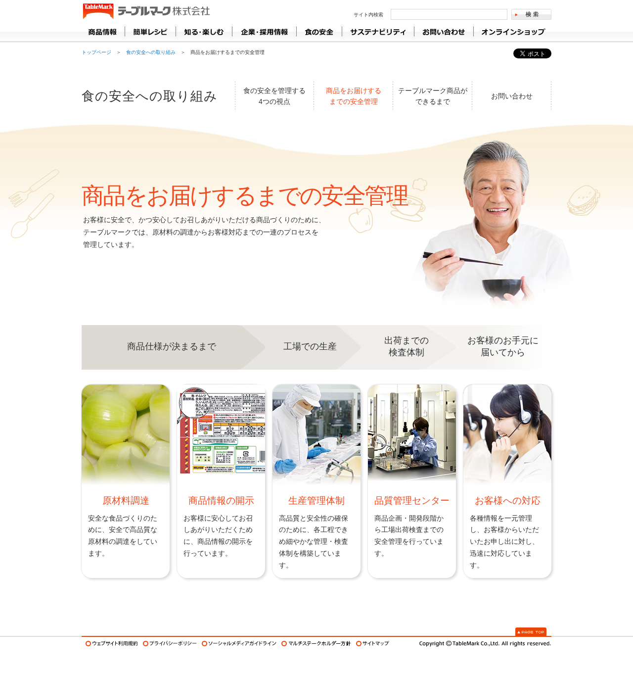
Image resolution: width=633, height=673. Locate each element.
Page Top (530, 631)
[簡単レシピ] (150, 31)
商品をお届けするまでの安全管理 (353, 96)
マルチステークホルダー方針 (316, 643)
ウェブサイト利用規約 (112, 643)
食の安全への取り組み (151, 52)
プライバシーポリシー (170, 643)
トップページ (96, 52)
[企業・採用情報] (264, 31)
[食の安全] (319, 31)
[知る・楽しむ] (204, 31)
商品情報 (103, 31)
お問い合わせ (512, 96)
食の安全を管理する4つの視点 (274, 96)
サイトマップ (372, 643)
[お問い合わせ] (443, 31)
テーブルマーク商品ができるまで (432, 96)
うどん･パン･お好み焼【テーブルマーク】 (146, 11)
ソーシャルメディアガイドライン (239, 643)
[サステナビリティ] (378, 31)
